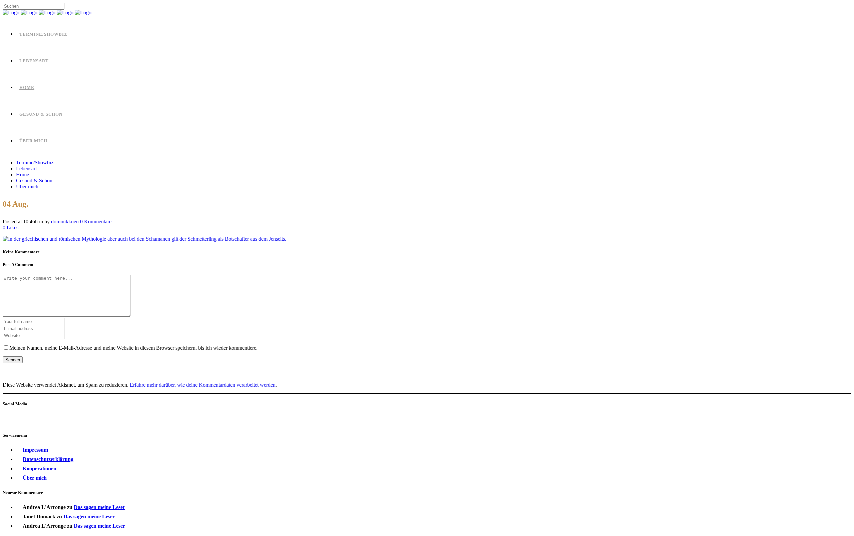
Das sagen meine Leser (99, 507)
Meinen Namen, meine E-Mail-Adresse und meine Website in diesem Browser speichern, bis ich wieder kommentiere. (133, 348)
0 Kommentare (95, 221)
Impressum (35, 450)
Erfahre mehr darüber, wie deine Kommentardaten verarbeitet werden (203, 385)
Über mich (35, 478)
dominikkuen (65, 221)
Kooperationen (39, 468)
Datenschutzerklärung (48, 459)
